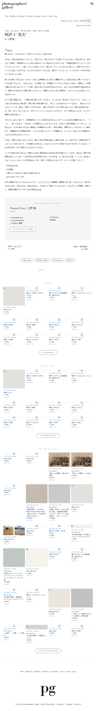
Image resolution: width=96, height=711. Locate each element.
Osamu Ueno (80, 26)
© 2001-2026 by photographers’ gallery (27, 704)
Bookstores (60, 704)
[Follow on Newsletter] (57, 679)
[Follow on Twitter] (45, 679)
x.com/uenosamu (18, 220)
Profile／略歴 (17, 223)
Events (70, 21)
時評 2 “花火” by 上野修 (41, 31)
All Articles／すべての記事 (23, 229)
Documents (37, 16)
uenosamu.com (17, 217)
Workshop (28, 16)
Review (88, 26)
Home (7, 31)
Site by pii (78, 704)
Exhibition (13, 16)
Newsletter (69, 704)
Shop (55, 16)
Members (21, 16)
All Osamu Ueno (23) (48, 435)
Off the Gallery (85, 21)
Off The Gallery (48, 449)
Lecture (76, 21)
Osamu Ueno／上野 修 (23, 209)
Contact (45, 16)
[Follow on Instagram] (39, 679)
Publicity (64, 21)
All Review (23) (48, 352)
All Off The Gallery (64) (48, 650)
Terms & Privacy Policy (48, 704)
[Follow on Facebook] (51, 679)
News (7, 16)
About (50, 16)
